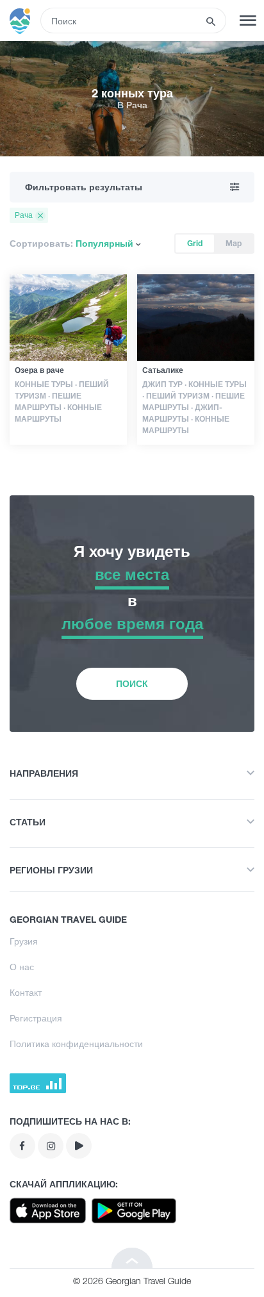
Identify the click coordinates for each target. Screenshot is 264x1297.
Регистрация (36, 1017)
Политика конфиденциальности (76, 1043)
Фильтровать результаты (83, 186)
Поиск (132, 683)
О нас (22, 966)
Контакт (26, 992)
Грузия (24, 941)
